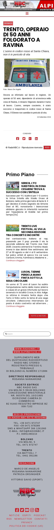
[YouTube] (27, 510)
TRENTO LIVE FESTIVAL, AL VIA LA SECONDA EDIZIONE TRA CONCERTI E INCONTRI (26, 230)
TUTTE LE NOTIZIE (38, 316)
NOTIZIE (14, 515)
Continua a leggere (15, 260)
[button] (27, 13)
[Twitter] (22, 510)
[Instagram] (32, 510)
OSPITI (26, 515)
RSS (47, 147)
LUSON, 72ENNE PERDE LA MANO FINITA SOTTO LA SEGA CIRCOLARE (24, 276)
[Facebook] (17, 510)
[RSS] (37, 510)
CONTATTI (41, 519)
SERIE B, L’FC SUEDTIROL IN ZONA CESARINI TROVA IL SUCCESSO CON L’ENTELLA (26, 187)
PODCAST (40, 515)
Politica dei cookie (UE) (26, 526)
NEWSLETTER (23, 519)
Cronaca (8, 23)
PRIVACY (27, 522)
